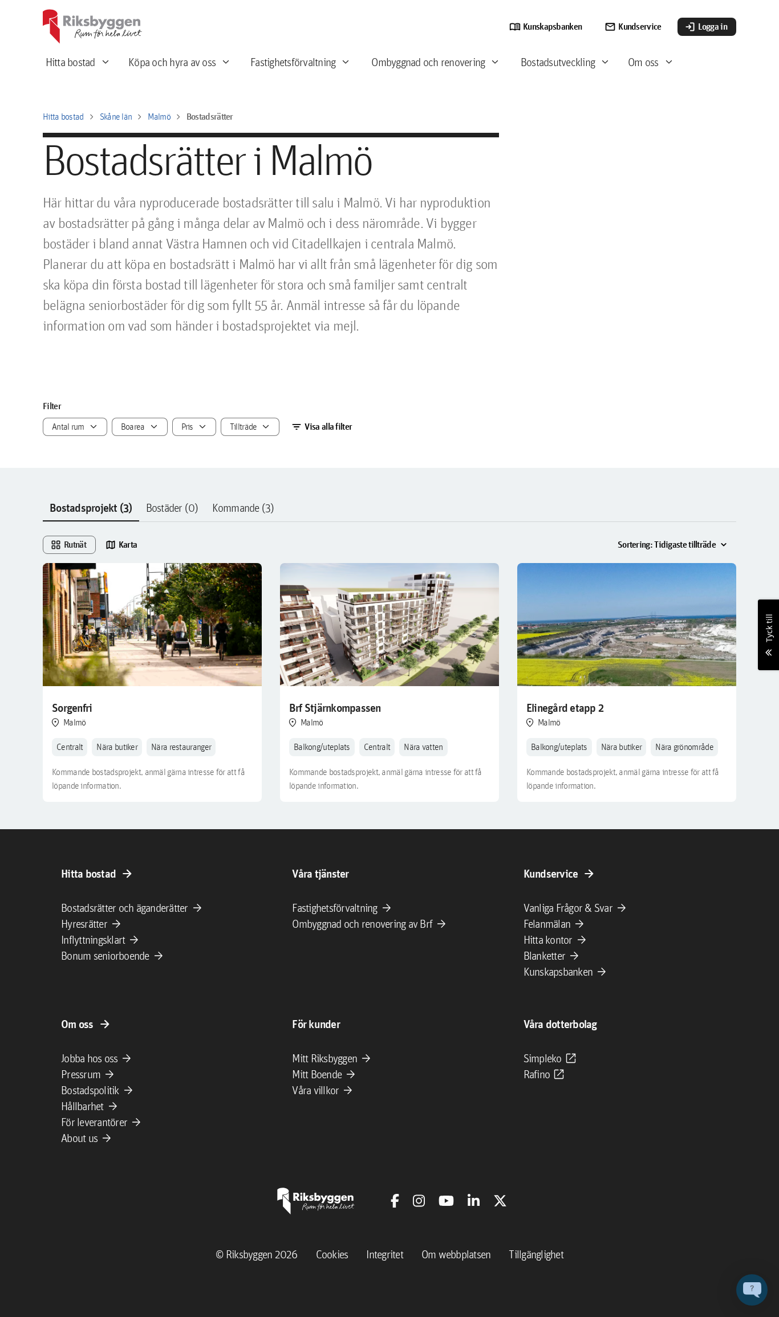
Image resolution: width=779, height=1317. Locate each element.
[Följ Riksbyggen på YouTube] (446, 1201)
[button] (752, 1290)
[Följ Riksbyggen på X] (500, 1201)
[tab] (91, 508)
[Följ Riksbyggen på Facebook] (395, 1201)
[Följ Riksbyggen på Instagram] (419, 1201)
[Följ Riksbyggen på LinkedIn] (474, 1201)
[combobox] (75, 427)
